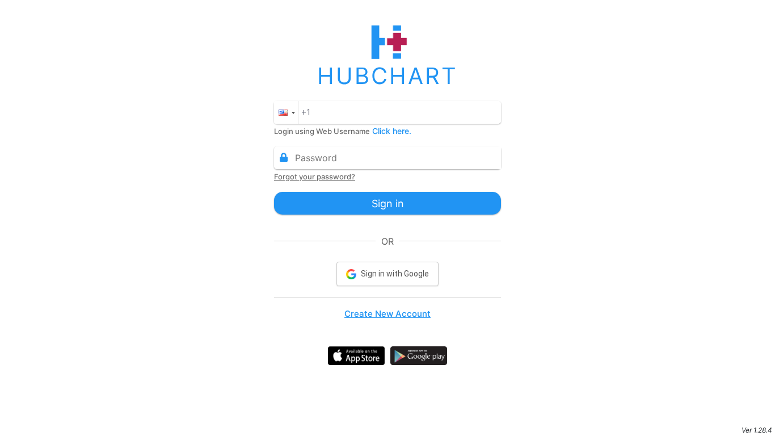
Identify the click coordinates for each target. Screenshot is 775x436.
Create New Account (387, 313)
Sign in (388, 203)
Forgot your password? (314, 176)
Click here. (391, 131)
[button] (286, 112)
